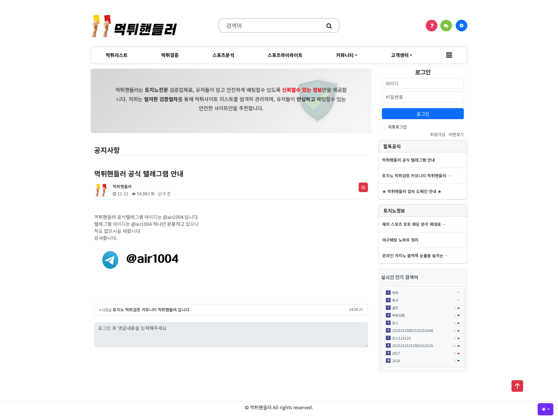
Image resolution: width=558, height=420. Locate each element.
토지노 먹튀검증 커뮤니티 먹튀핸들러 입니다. (151, 309)
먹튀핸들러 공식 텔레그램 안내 (408, 160)
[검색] (329, 25)
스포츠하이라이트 (285, 54)
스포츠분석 (223, 54)
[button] (449, 55)
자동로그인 (397, 127)
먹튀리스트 (117, 54)
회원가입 (437, 134)
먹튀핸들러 (122, 186)
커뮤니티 (345, 54)
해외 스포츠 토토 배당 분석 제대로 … (414, 224)
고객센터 (400, 54)
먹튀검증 (170, 54)
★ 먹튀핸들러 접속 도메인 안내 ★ (411, 191)
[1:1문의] (446, 25)
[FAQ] (431, 25)
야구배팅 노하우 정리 (400, 240)
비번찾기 (456, 134)
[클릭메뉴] (461, 25)
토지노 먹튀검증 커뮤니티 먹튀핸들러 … (416, 175)
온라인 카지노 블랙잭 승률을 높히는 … (415, 255)
